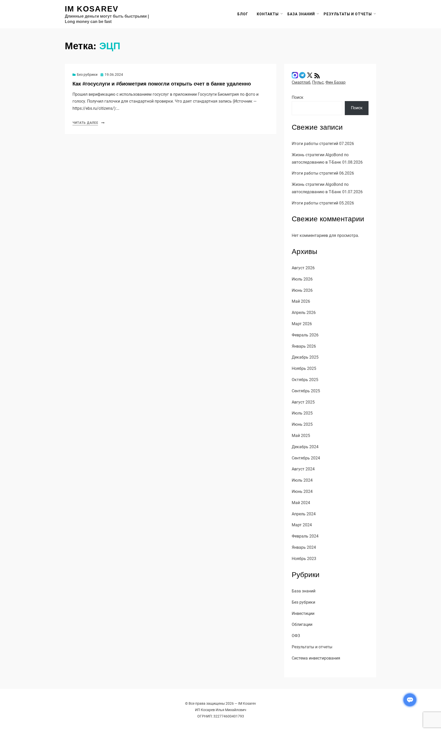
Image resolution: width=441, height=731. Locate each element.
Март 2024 (302, 524)
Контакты (268, 14)
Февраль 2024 (305, 536)
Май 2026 (301, 301)
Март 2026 (302, 323)
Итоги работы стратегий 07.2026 (323, 143)
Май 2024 (301, 502)
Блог (242, 14)
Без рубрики (87, 74)
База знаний (301, 14)
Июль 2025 (302, 413)
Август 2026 (303, 267)
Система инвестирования (316, 658)
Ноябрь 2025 (304, 368)
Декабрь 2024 (305, 446)
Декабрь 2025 (305, 357)
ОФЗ (296, 635)
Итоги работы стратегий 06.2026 (323, 173)
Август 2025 (303, 402)
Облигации (302, 624)
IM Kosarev (91, 9)
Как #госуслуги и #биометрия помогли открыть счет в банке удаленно (161, 84)
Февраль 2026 (305, 335)
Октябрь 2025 (305, 379)
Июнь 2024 (302, 491)
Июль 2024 (302, 480)
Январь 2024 (304, 547)
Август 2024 (303, 469)
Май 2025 (301, 435)
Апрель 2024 (304, 513)
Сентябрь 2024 (306, 458)
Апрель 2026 (304, 312)
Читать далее (85, 123)
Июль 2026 (302, 279)
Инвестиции (303, 613)
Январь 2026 (304, 346)
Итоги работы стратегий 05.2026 (323, 203)
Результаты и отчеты (348, 14)
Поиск (297, 97)
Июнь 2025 (302, 424)
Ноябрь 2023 (304, 558)
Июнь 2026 (302, 290)
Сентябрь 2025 (306, 390)
